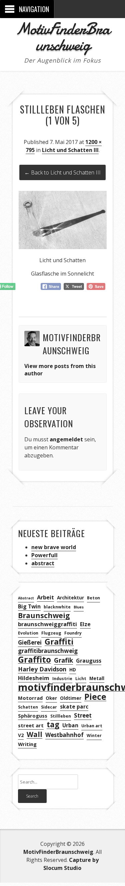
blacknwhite (57, 607)
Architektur (70, 597)
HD (72, 669)
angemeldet (66, 439)
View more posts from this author (60, 369)
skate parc (74, 706)
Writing (27, 744)
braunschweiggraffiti (47, 624)
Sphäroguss (32, 715)
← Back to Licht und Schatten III (62, 172)
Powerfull (44, 555)
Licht (80, 678)
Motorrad (30, 697)
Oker (51, 698)
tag (53, 725)
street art (31, 725)
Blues (79, 607)
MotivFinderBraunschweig (63, 36)
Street (83, 715)
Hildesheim (33, 678)
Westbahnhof (64, 735)
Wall (34, 734)
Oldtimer (70, 698)
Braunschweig (44, 615)
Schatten (28, 707)
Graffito (34, 659)
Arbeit (45, 597)
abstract (42, 563)
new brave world (53, 547)
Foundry (73, 633)
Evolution (28, 633)
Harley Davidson (42, 669)
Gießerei (30, 642)
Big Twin (29, 606)
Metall (96, 678)
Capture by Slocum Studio (71, 864)
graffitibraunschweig (48, 651)
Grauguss (88, 660)
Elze (85, 624)
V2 (21, 735)
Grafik (63, 660)
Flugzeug (51, 633)
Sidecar (49, 707)
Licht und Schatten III (70, 150)
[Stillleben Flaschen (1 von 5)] (63, 247)
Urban (70, 725)
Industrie (62, 678)
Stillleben (60, 716)
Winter (94, 735)
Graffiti (59, 642)
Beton (93, 598)
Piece (95, 697)
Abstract (26, 598)
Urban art (91, 726)
